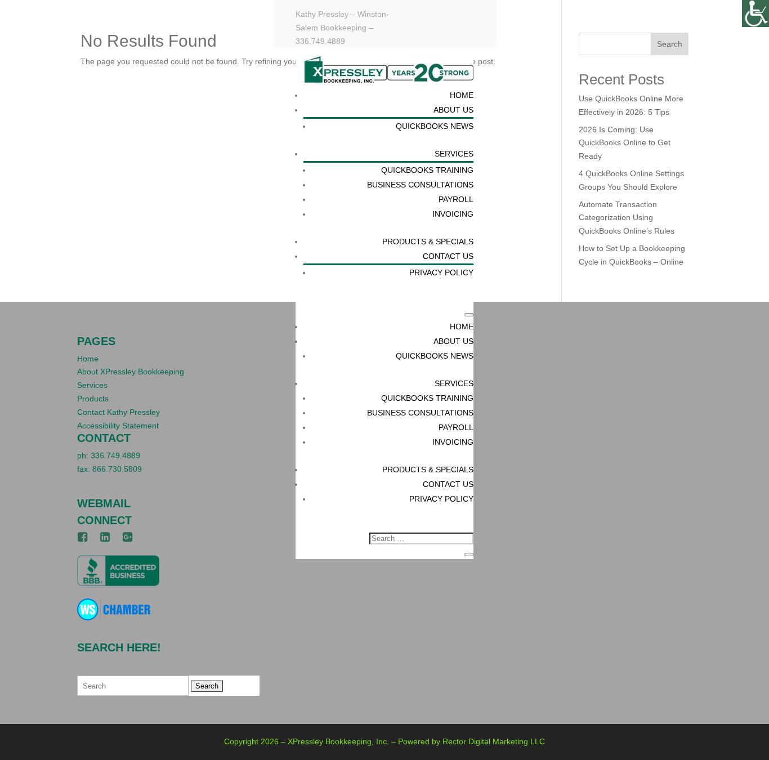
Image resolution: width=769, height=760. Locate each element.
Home (461, 326)
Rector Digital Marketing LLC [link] (493, 741)
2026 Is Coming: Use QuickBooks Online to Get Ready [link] (624, 143)
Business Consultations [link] (420, 184)
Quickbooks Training (427, 398)
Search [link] (669, 43)
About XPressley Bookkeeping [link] (130, 371)
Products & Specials (427, 469)
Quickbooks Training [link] (427, 170)
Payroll (456, 427)
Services (454, 383)
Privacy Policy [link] (441, 272)
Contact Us (448, 484)
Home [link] (461, 95)
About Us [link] (453, 109)
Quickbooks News (434, 355)
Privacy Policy (441, 498)
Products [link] (93, 398)
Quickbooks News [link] (434, 126)
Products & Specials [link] (427, 241)
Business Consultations (420, 412)
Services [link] (454, 153)
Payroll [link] (456, 199)
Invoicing (452, 441)
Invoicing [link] (452, 213)
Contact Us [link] (448, 256)
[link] (755, 13)
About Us (453, 341)
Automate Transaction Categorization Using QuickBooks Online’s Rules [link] (626, 218)
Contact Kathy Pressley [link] (118, 412)
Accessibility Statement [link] (118, 425)
